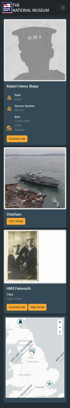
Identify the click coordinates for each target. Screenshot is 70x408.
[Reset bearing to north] (59, 332)
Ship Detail (37, 307)
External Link (17, 138)
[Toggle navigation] (63, 7)
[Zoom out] (59, 327)
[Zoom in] (59, 322)
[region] (35, 358)
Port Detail (16, 221)
